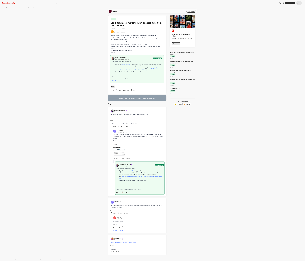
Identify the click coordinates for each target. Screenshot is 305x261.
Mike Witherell (117, 238)
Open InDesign (191, 11)
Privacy (39, 258)
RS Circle (119, 217)
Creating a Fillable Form (175, 88)
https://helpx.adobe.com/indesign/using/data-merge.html (123, 242)
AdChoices (73, 258)
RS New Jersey (117, 31)
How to (112, 86)
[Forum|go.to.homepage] (8, 3)
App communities (9, 7)
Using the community (26, 258)
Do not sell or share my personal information (60, 258)
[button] (290, 3)
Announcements (33, 3)
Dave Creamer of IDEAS (120, 57)
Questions (21, 7)
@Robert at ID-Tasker (126, 64)
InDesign (16, 7)
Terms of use (34, 258)
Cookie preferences (46, 258)
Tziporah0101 (120, 130)
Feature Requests (43, 3)
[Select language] (283, 3)
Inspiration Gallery (53, 3)
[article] (137, 118)
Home (3, 7)
